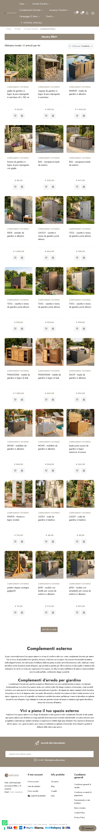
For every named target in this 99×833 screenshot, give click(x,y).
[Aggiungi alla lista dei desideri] (15, 116)
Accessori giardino (31, 29)
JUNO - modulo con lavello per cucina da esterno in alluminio (47, 591)
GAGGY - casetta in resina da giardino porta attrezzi (48, 236)
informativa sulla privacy (55, 759)
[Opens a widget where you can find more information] (87, 828)
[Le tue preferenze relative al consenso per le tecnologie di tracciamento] (4, 828)
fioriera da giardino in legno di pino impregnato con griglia (18, 165)
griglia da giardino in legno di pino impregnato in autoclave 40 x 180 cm (18, 94)
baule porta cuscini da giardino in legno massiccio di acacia (78, 449)
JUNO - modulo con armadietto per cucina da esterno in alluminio (80, 591)
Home (9, 29)
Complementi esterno (18, 87)
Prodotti (18, 29)
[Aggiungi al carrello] (22, 116)
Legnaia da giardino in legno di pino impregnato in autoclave (49, 94)
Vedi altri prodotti (49, 629)
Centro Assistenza (16, 792)
